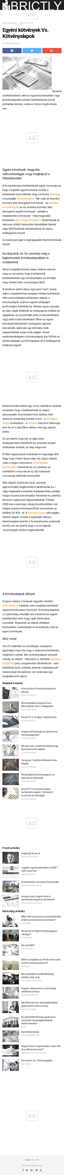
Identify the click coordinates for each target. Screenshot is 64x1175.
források (32, 423)
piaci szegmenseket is (28, 220)
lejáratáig (55, 194)
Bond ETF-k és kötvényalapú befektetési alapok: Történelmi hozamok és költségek (37, 792)
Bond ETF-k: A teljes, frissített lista (38, 717)
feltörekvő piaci (37, 512)
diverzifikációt (10, 605)
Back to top (32, 1160)
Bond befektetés (9, 23)
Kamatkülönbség (30, 1032)
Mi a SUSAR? (28, 945)
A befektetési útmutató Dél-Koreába (40, 882)
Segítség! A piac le (30, 853)
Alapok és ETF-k (26, 23)
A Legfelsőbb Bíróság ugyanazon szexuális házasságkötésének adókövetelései (38, 1020)
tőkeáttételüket (25, 198)
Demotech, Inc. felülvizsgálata (36, 1060)
